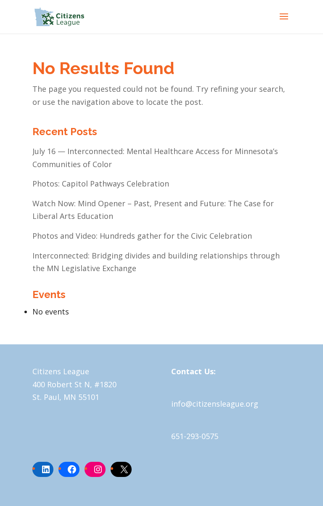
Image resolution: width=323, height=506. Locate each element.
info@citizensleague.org (214, 404)
